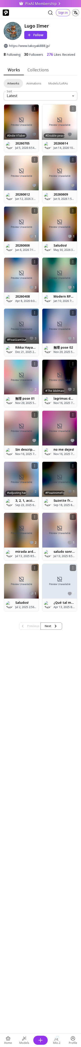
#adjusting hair (17, 493)
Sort (9, 91)
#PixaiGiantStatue (17, 340)
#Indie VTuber (16, 136)
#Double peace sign (55, 136)
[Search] (50, 12)
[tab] (14, 69)
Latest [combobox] (12, 95)
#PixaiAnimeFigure (55, 493)
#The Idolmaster (55, 391)
